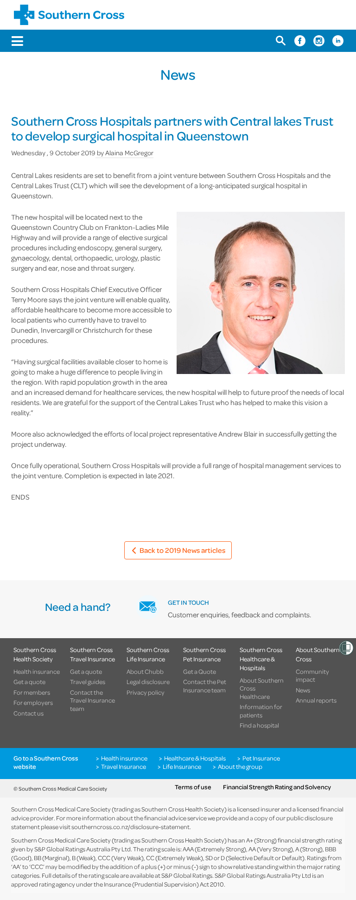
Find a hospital (259, 725)
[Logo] (69, 15)
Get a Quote (199, 671)
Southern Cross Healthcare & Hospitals (261, 658)
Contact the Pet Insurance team (204, 686)
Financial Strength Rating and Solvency (277, 787)
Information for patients (261, 711)
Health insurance (36, 671)
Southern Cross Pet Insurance (204, 654)
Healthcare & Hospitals (195, 758)
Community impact (312, 675)
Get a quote (29, 682)
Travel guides (87, 682)
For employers (33, 702)
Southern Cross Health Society (34, 654)
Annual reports (316, 700)
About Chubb (145, 671)
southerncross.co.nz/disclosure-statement (130, 826)
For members (31, 692)
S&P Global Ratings (186, 875)
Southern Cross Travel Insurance (92, 654)
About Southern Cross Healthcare (262, 688)
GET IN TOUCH (188, 602)
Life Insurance (182, 766)
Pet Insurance (261, 758)
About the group (240, 766)
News (303, 690)
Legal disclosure (148, 682)
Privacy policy (146, 692)
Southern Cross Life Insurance (148, 654)
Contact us (28, 713)
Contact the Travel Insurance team (92, 700)
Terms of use (193, 787)
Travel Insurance (123, 766)
